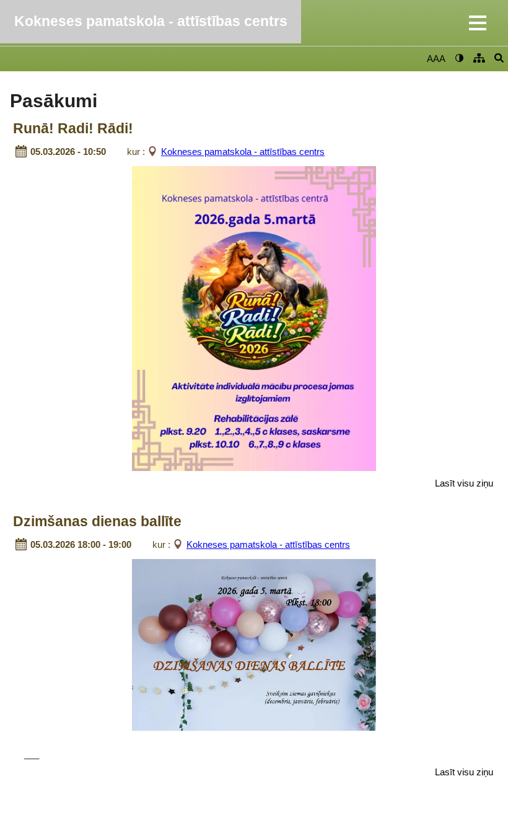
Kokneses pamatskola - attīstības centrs (150, 21)
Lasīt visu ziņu (464, 483)
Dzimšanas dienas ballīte (97, 521)
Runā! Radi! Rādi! (73, 128)
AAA (436, 58)
